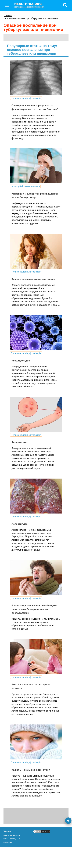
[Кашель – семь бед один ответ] (36, 741)
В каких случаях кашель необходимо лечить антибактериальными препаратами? (34, 609)
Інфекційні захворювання (25, 186)
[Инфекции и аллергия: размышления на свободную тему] (36, 165)
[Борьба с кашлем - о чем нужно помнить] (36, 656)
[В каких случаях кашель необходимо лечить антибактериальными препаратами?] (36, 577)
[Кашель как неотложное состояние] (36, 251)
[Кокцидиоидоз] (36, 332)
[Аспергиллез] (36, 414)
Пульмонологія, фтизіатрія (26, 98)
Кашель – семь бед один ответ (31, 769)
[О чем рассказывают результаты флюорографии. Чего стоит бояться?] (36, 77)
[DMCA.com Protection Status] (41, 832)
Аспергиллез (19, 442)
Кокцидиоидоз (21, 360)
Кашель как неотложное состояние (33, 279)
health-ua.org (29, 5)
